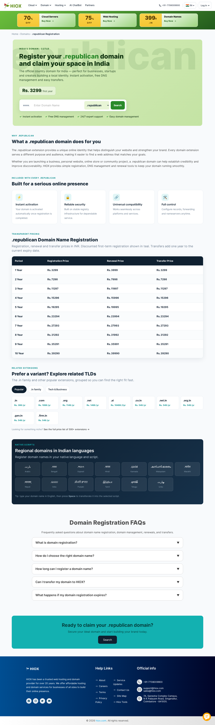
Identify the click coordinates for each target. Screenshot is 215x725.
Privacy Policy (101, 700)
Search (118, 105)
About (101, 680)
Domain (45, 5)
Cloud (31, 5)
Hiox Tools (121, 702)
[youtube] (49, 701)
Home (15, 33)
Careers (103, 686)
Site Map (121, 696)
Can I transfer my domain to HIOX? (60, 582)
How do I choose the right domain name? (64, 555)
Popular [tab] (19, 389)
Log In (204, 5)
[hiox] (12, 5)
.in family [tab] (36, 389)
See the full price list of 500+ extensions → (66, 429)
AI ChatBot (75, 5)
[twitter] (42, 701)
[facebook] (29, 701)
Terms (102, 692)
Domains (25, 33)
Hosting (59, 5)
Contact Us (122, 690)
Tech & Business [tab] (57, 389)
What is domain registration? (56, 542)
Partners (90, 5)
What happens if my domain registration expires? (71, 595)
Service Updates (119, 682)
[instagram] (35, 701)
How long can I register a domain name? (64, 569)
